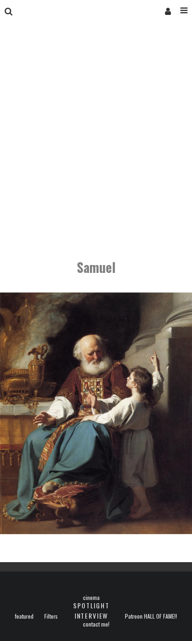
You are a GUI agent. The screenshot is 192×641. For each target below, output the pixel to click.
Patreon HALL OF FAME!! (151, 616)
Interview (91, 615)
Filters (51, 616)
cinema (91, 597)
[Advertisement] (96, 142)
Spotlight (91, 605)
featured (24, 616)
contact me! (96, 624)
